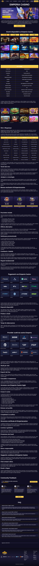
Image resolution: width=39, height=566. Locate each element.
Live (14, 34)
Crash (24, 34)
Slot (33, 34)
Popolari (4, 34)
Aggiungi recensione (33, 481)
